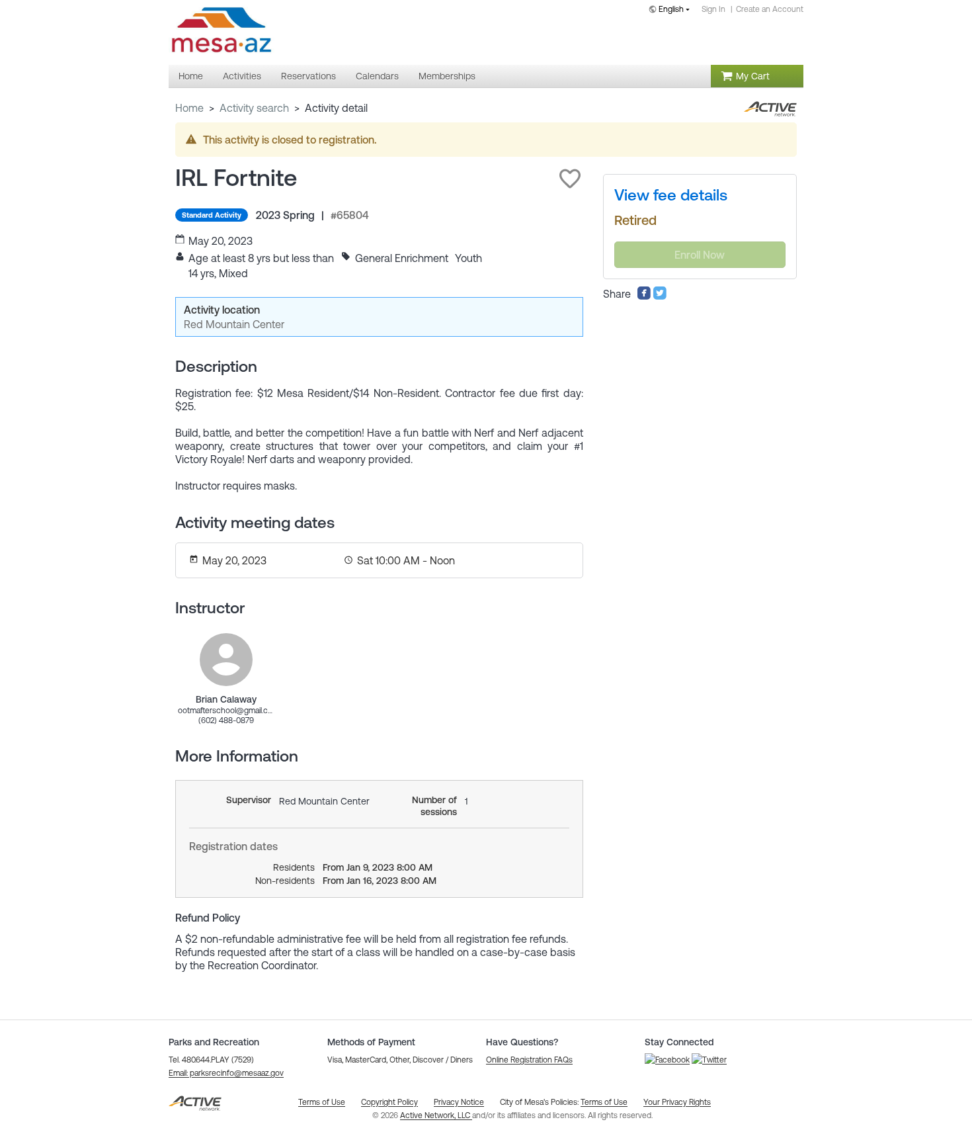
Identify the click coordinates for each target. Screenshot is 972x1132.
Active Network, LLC (436, 1115)
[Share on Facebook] (644, 296)
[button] (570, 178)
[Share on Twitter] (660, 296)
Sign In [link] (713, 9)
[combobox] (671, 10)
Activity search (254, 108)
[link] (226, 659)
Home (189, 108)
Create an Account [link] (769, 9)
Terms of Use (604, 1102)
